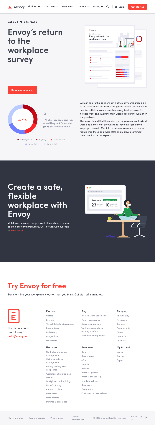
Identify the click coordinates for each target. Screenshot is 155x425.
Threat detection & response (60, 324)
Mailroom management (93, 336)
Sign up (120, 356)
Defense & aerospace (56, 402)
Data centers (52, 398)
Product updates (89, 373)
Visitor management (91, 320)
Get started (137, 6)
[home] (16, 6)
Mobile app (51, 332)
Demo (120, 332)
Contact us (122, 336)
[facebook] (141, 418)
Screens (50, 320)
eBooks (84, 360)
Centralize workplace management (56, 353)
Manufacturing (53, 385)
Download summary (22, 89)
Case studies (87, 356)
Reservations (52, 328)
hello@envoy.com (18, 336)
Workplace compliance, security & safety (92, 330)
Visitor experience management (54, 361)
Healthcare (51, 394)
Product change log (91, 377)
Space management (91, 324)
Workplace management (93, 316)
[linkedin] (146, 418)
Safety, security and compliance (56, 368)
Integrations (52, 336)
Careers (121, 324)
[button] (34, 7)
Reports (85, 364)
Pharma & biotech (55, 389)
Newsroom (122, 320)
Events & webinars (90, 381)
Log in (120, 352)
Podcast (85, 369)
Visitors (49, 316)
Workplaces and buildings (58, 381)
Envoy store (87, 389)
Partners (121, 341)
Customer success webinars (95, 393)
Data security (123, 328)
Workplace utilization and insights (58, 375)
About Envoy (123, 316)
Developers (51, 341)
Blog (83, 352)
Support (121, 360)
